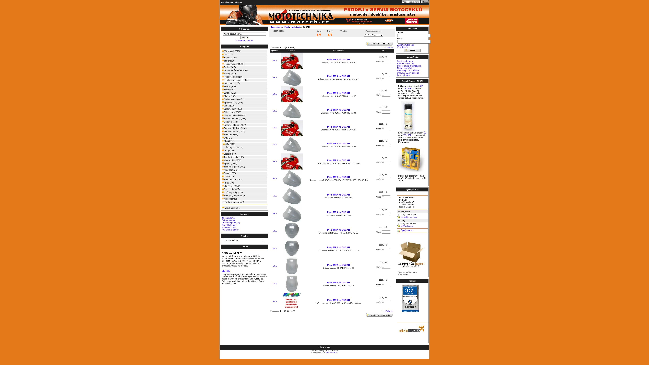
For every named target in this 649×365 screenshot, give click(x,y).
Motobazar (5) (230, 199)
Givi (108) (228, 54)
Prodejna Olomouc (405, 63)
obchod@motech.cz (409, 217)
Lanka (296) (229, 106)
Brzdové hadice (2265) (234, 131)
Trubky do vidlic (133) (234, 157)
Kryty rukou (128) (232, 83)
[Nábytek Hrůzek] (410, 328)
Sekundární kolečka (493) (236, 70)
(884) (229, 141)
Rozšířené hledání (244, 41)
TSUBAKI (407, 88)
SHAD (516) (229, 61)
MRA (275, 60)
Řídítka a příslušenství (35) (236, 80)
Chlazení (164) (231, 122)
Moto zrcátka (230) (232, 160)
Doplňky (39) (230, 173)
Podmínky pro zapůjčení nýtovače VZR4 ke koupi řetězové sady (408, 73)
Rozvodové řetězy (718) (235, 118)
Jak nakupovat (228, 218)
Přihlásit (238, 3)
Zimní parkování (404, 68)
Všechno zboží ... (232, 208)
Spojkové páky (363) (233, 102)
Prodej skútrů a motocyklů (409, 66)
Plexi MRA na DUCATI (338, 59)
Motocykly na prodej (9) (234, 195)
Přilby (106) (229, 183)
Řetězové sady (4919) (234, 64)
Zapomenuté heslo (405, 45)
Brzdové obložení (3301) (235, 128)
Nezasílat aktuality (230, 230)
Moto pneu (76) (231, 134)
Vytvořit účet (402, 47)
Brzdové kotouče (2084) (235, 125)
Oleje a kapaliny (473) (234, 99)
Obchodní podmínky (231, 223)
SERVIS (226, 271)
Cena (383, 51)
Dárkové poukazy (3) (234, 202)
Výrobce (274, 51)
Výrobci (244, 236)
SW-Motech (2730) (232, 51)
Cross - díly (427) (232, 189)
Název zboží (338, 51)
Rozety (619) (230, 73)
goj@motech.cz (407, 226)
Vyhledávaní (244, 29)
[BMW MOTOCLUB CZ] (410, 311)
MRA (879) (230, 144)
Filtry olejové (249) (232, 112)
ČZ (421, 86)
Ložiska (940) (230, 154)
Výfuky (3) (228, 138)
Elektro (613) (230, 86)
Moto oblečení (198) (233, 179)
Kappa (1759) (230, 57)
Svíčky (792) (229, 90)
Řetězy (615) (230, 67)
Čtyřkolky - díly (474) (233, 192)
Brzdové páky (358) (233, 109)
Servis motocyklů (405, 61)
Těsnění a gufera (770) (234, 167)
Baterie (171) (230, 93)
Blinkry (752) (230, 96)
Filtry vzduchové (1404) (234, 115)
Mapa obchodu (229, 227)
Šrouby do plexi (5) (234, 147)
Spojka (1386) (230, 163)
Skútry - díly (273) (232, 186)
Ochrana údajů (228, 220)
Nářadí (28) (229, 176)
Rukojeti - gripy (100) (233, 77)
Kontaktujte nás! (229, 225)
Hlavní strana (227, 3)
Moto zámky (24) (231, 170)
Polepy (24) (229, 151)
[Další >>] (389, 48)
